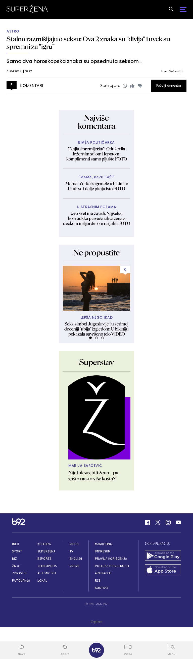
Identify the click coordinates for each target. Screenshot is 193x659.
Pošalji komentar (168, 85)
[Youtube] (178, 522)
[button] (90, 338)
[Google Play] (163, 556)
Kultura (44, 544)
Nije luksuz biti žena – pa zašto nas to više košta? (93, 475)
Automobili (46, 573)
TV (71, 551)
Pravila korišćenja (111, 558)
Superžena (46, 551)
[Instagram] (168, 522)
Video (74, 544)
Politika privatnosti (112, 566)
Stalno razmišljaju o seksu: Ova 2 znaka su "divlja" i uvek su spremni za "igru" (88, 42)
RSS (98, 580)
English (76, 558)
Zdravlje (19, 573)
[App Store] (163, 570)
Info (15, 544)
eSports (44, 558)
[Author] (96, 417)
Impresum (103, 551)
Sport (17, 551)
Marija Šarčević (85, 465)
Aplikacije (103, 573)
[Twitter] (157, 522)
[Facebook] (147, 522)
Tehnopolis (47, 566)
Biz (14, 558)
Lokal (42, 580)
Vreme (75, 566)
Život (16, 566)
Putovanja (21, 580)
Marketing (103, 544)
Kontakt (102, 588)
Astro (13, 31)
